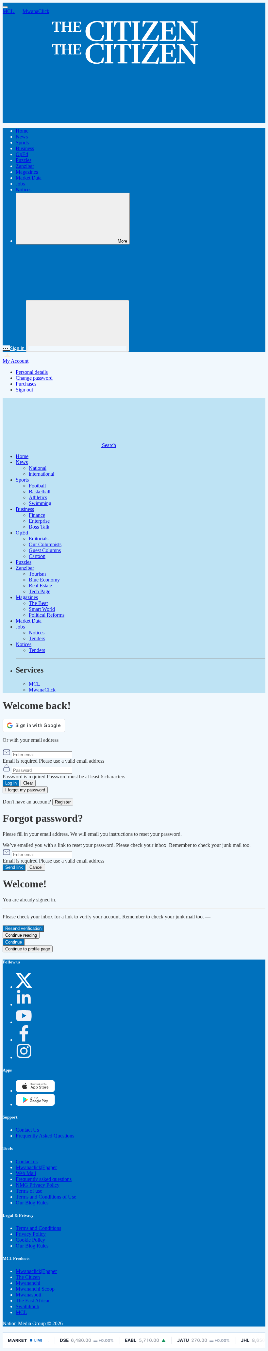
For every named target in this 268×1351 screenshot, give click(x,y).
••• (6, 348)
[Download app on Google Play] (35, 1090)
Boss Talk (39, 527)
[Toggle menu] (5, 7)
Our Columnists (45, 544)
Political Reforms (46, 615)
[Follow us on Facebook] (24, 1039)
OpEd (22, 154)
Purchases (26, 384)
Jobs (20, 183)
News (22, 136)
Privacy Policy (31, 1234)
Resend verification (23, 928)
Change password (34, 378)
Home (22, 131)
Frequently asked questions (44, 1179)
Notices (23, 189)
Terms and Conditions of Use (46, 1197)
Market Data (29, 178)
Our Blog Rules (32, 1202)
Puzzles (23, 160)
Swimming (40, 503)
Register (63, 802)
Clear (28, 783)
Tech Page (39, 591)
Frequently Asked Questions (45, 1135)
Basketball (39, 491)
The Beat (38, 603)
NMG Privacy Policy (37, 1185)
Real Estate (40, 585)
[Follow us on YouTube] (24, 1022)
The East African (33, 1300)
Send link (14, 867)
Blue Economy (44, 579)
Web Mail (26, 1173)
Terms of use (29, 1191)
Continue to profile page (27, 948)
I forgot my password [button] (25, 789)
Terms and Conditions (38, 1228)
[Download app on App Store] (35, 1104)
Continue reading (21, 935)
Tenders (37, 638)
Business (25, 148)
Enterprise (39, 521)
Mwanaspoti (28, 1294)
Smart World (42, 609)
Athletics (38, 497)
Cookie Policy (30, 1240)
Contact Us (27, 1130)
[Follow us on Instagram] (24, 1057)
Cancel (35, 867)
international (41, 474)
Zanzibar (25, 166)
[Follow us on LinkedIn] (24, 1004)
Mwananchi (28, 1283)
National (37, 468)
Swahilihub (27, 1306)
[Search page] (52, 119)
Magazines (27, 172)
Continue (13, 942)
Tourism (37, 574)
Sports (22, 142)
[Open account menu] (77, 326)
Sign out (24, 389)
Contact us (27, 1161)
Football (37, 485)
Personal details (32, 372)
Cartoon (37, 556)
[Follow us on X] (24, 987)
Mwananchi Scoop (35, 1289)
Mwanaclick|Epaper (36, 1167)
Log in (11, 783)
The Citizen (28, 1277)
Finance (37, 515)
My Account (15, 361)
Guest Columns (45, 550)
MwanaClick (36, 11)
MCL (9, 11)
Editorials (38, 538)
